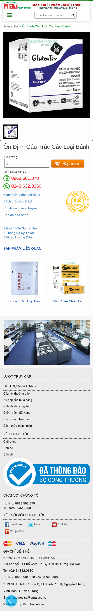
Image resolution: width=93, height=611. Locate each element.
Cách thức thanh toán (18, 201)
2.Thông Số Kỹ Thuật (18, 233)
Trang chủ (10, 26)
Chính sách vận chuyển (20, 208)
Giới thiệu (9, 441)
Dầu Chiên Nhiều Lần (68, 301)
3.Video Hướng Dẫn (17, 237)
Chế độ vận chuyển (16, 406)
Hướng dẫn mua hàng (17, 400)
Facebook (15, 524)
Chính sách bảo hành (17, 419)
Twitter (37, 524)
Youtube (62, 524)
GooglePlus (16, 531)
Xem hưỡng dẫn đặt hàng (21, 194)
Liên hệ (8, 448)
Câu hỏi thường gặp (16, 393)
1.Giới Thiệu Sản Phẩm (20, 228)
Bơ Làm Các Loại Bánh (25, 301)
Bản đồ (8, 454)
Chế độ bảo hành (15, 215)
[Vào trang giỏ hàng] (68, 163)
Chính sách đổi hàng (16, 412)
